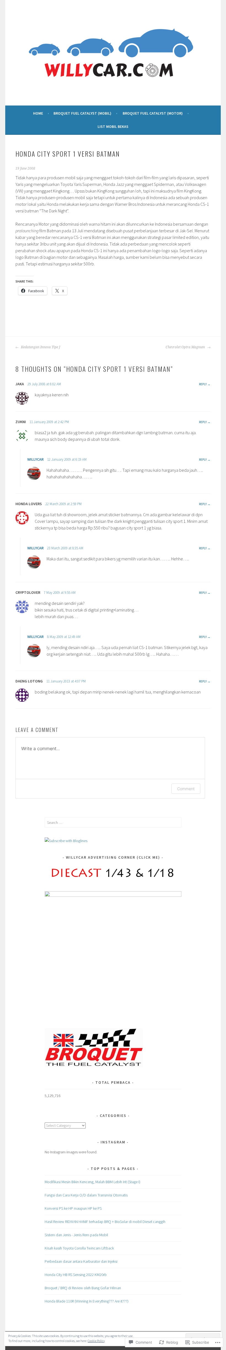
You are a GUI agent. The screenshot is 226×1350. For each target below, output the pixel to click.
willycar (35, 459)
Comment (186, 788)
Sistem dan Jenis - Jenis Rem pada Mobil (76, 1234)
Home (38, 113)
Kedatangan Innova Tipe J (40, 347)
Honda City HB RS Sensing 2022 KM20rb (76, 1274)
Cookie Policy (96, 1341)
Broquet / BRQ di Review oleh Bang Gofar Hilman (83, 1287)
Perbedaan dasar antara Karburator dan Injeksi (81, 1261)
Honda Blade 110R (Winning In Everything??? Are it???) (86, 1301)
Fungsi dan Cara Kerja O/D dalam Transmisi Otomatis (86, 1195)
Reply (203, 384)
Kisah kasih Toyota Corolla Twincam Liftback (79, 1248)
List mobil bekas (113, 126)
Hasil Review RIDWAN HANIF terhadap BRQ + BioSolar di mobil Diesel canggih (105, 1221)
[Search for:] (113, 822)
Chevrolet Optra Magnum (186, 347)
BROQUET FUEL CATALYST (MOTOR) (153, 113)
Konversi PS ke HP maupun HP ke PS (73, 1208)
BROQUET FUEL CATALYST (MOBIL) (82, 113)
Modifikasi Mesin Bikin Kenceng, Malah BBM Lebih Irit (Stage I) (92, 1181)
